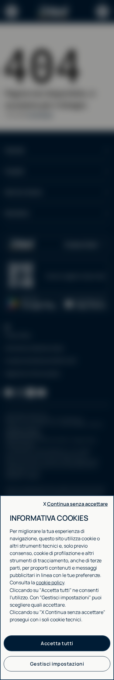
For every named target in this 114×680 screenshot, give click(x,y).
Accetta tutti (57, 643)
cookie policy (50, 582)
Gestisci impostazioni (57, 663)
